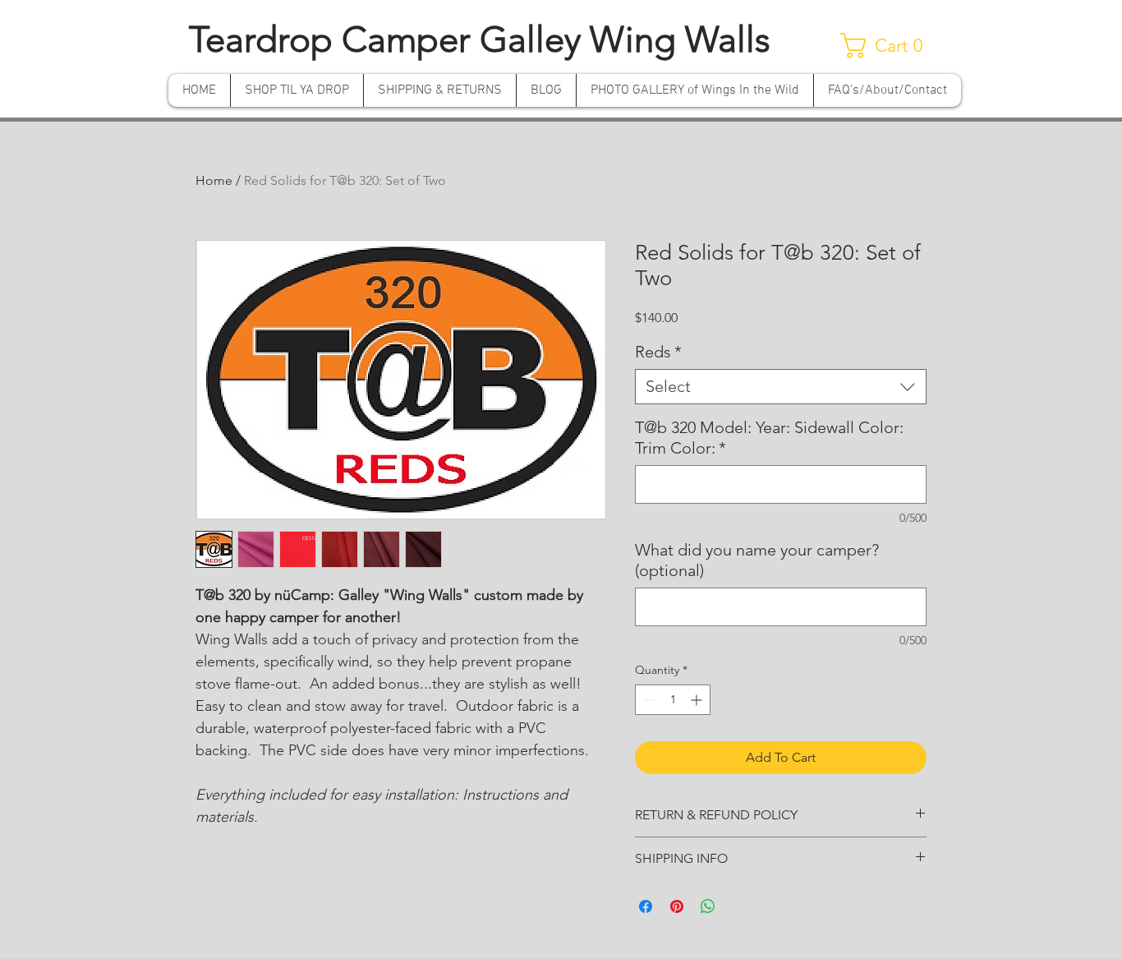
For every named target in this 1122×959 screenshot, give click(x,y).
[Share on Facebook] (645, 906)
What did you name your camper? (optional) (757, 560)
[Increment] (697, 699)
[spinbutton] (672, 699)
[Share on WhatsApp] (708, 906)
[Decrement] (647, 699)
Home (213, 180)
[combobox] (781, 386)
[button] (888, 45)
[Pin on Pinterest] (677, 906)
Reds (658, 352)
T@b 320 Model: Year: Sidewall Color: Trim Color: (769, 437)
